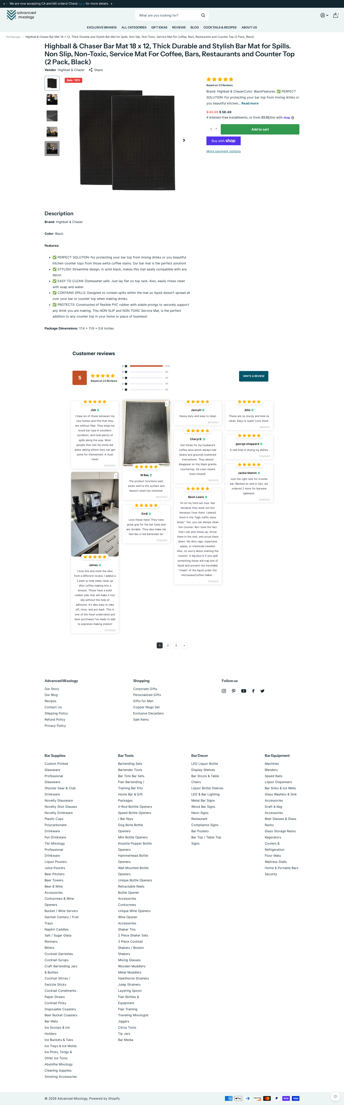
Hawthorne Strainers (133, 978)
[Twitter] (262, 691)
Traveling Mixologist (133, 1015)
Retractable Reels (131, 886)
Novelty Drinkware (59, 813)
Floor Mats (273, 855)
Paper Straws (55, 997)
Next (111, 3)
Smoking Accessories (61, 1077)
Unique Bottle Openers (135, 880)
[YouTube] (243, 691)
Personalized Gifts (147, 695)
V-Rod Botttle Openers (135, 807)
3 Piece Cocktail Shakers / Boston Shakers (131, 947)
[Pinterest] (233, 691)
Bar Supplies (55, 755)
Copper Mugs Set (146, 707)
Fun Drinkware (55, 837)
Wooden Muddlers (131, 966)
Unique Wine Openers (134, 911)
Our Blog (51, 695)
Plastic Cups (54, 819)
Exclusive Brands (102, 27)
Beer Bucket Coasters (61, 1015)
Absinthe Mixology (59, 1064)
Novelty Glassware (59, 800)
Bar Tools (126, 755)
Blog (195, 27)
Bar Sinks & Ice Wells (280, 788)
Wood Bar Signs (203, 807)
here (81, 3)
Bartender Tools (130, 770)
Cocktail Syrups (56, 960)
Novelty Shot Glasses (61, 807)
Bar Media (125, 1040)
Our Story (52, 689)
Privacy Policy (55, 726)
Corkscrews (127, 905)
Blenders (271, 770)
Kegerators (273, 837)
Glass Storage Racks (280, 831)
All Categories (134, 27)
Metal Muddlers (129, 972)
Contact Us (53, 707)
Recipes (50, 701)
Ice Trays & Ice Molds (61, 1046)
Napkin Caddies (56, 929)
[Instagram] (224, 691)
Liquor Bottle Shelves (207, 788)
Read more (250, 103)
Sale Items (141, 719)
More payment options (223, 151)
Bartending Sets (130, 764)
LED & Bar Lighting (205, 794)
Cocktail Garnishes (59, 954)
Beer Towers (54, 880)
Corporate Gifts (145, 689)
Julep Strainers (129, 984)
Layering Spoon (130, 991)
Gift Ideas (159, 27)
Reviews (179, 27)
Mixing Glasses (129, 960)
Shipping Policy (56, 713)
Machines (272, 764)
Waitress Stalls (276, 862)
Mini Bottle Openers (133, 837)
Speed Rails (273, 776)
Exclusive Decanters (148, 713)
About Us (249, 27)
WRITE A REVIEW (253, 376)
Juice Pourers (55, 868)
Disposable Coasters (60, 1009)
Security (271, 874)
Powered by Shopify (104, 1098)
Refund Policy (55, 719)
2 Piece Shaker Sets (133, 935)
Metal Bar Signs (203, 800)
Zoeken (203, 15)
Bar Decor (199, 755)
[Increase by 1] (217, 125)
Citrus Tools (127, 1027)
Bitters (49, 948)
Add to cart (260, 129)
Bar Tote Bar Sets (131, 776)
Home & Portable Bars (281, 868)
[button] (4, 4)
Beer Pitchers (54, 874)
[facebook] (253, 691)
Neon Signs (199, 813)
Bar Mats (51, 1021)
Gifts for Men (143, 701)
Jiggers (123, 1021)
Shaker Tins (127, 929)
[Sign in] (324, 15)
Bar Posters (200, 831)
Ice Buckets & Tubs (59, 1040)
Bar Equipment (277, 755)
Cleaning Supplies (58, 1070)
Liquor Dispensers (278, 782)
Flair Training (127, 1009)
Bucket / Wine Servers (61, 911)
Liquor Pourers (56, 862)
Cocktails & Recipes (220, 27)
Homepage (13, 36)
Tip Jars (124, 1034)
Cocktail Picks (55, 1003)
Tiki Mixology (55, 843)
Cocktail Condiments (60, 991)
